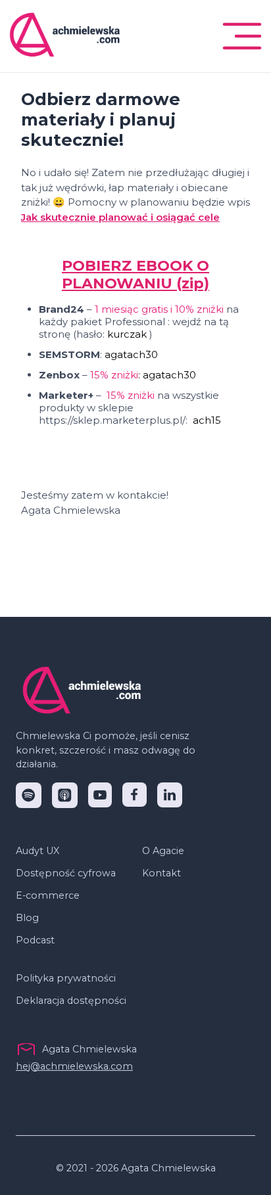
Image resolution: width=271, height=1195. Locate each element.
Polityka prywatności (66, 978)
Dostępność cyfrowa (66, 873)
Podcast (35, 940)
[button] (242, 36)
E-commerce (48, 895)
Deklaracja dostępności (71, 1000)
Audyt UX (37, 851)
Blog (27, 918)
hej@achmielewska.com (74, 1066)
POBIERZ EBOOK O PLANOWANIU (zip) (135, 274)
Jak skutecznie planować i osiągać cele (120, 217)
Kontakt (161, 873)
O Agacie (163, 851)
